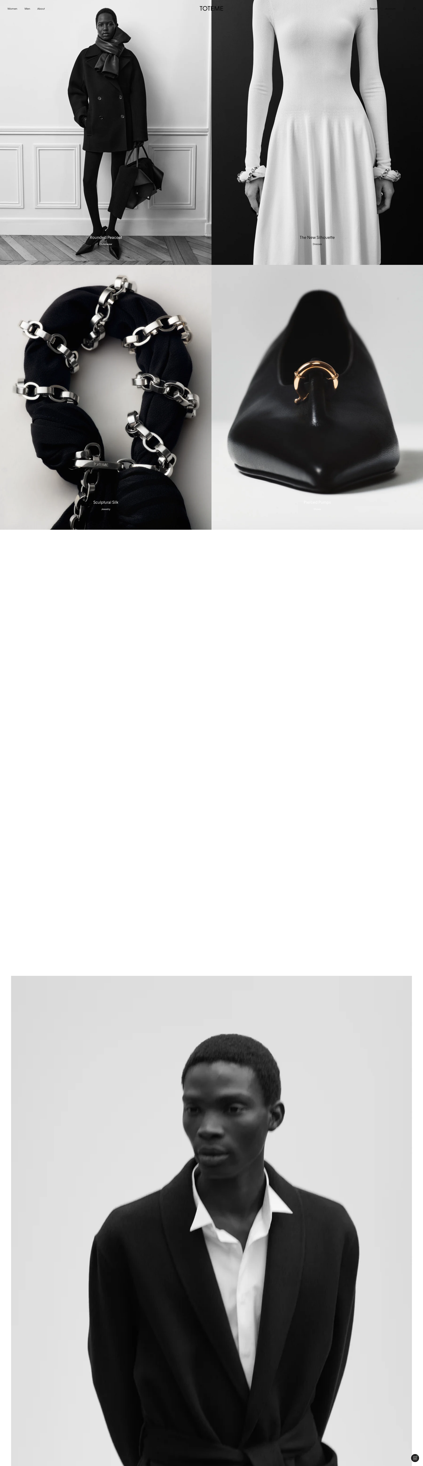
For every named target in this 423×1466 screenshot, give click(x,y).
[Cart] (410, 8)
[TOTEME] (211, 8)
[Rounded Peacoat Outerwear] (106, 132)
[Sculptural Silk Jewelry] (106, 397)
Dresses (317, 244)
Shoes (317, 509)
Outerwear (105, 244)
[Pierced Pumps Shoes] (317, 397)
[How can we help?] (415, 1458)
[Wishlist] (401, 8)
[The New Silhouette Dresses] (317, 132)
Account (390, 8)
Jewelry (105, 509)
